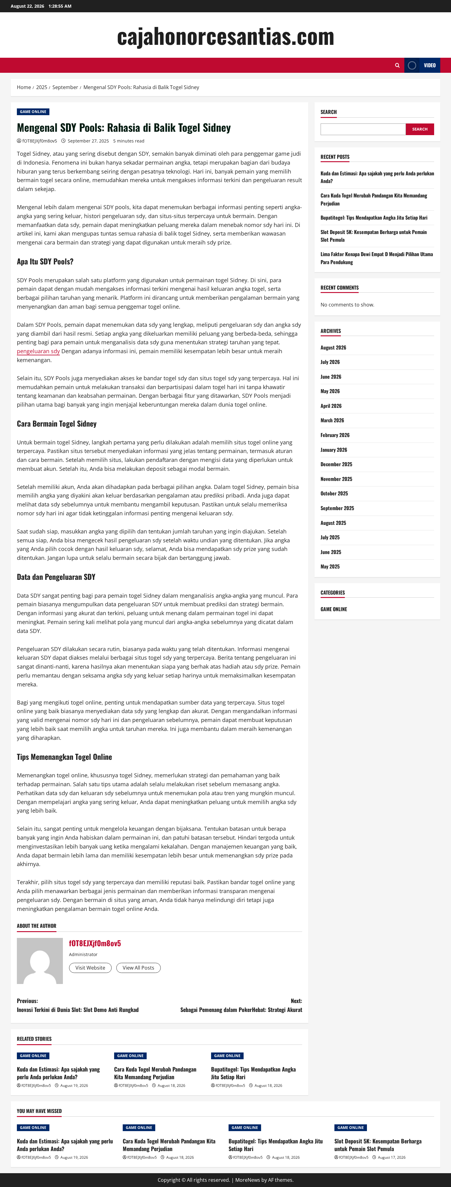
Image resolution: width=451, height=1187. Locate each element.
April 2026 (331, 405)
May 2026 (330, 391)
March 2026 (332, 420)
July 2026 (330, 361)
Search (329, 111)
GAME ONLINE (33, 111)
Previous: (78, 1005)
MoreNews (247, 1180)
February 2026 (335, 435)
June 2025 (331, 552)
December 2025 (336, 464)
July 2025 (330, 537)
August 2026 (333, 347)
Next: (241, 1005)
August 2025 (333, 522)
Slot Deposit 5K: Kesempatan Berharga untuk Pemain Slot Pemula (378, 1145)
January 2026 (334, 449)
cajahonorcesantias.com (225, 34)
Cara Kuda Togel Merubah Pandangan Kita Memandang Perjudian (155, 1073)
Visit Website (90, 967)
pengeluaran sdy (38, 351)
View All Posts (138, 967)
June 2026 (331, 376)
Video (430, 65)
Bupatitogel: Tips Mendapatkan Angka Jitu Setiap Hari (253, 1073)
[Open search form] (397, 65)
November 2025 (336, 478)
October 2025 (334, 493)
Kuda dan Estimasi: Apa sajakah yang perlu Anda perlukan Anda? (58, 1073)
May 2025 (330, 566)
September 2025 (337, 508)
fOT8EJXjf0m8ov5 (39, 141)
